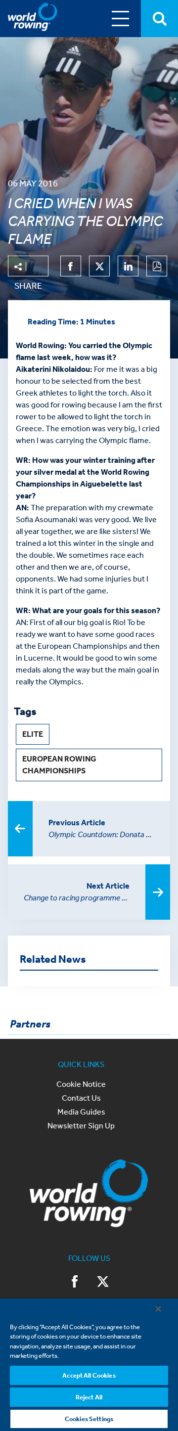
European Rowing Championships (59, 764)
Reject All (89, 1397)
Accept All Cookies (88, 1375)
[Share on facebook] (70, 266)
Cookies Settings (89, 1419)
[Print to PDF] (156, 266)
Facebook (75, 1282)
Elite (32, 734)
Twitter (102, 1282)
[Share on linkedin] (128, 266)
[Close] (158, 1309)
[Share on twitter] (99, 266)
